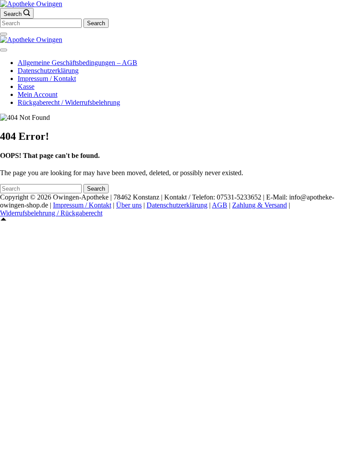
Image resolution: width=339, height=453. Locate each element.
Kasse (26, 86)
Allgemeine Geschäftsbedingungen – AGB (77, 62)
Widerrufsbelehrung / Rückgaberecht (51, 213)
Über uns (129, 205)
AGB (219, 205)
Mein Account (37, 94)
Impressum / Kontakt (47, 78)
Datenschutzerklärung (48, 70)
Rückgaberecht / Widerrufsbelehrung (69, 102)
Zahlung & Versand (259, 205)
